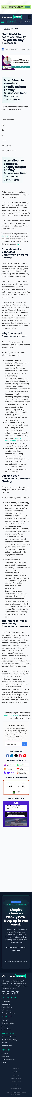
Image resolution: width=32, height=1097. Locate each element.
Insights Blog (6, 1001)
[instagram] (20, 755)
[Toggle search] (29, 17)
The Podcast (6, 1004)
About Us (20, 22)
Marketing (8, 28)
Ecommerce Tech (11, 715)
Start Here (5, 1020)
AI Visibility (5, 1026)
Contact (27, 22)
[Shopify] (16, 7)
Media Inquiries (7, 1046)
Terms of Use (16, 1068)
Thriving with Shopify (8, 1013)
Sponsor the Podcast (8, 1037)
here (18, 244)
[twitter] (16, 755)
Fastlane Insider (7, 1007)
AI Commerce (6, 1010)
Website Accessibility (16, 1088)
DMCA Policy (16, 1075)
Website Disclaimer (16, 1078)
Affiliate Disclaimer (16, 1081)
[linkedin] (11, 755)
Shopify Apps (6, 1029)
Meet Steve (5, 1056)
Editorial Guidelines (8, 1059)
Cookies (16, 1085)
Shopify (5, 236)
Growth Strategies (8, 1023)
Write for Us (5, 1043)
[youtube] (24, 755)
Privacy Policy (16, 1072)
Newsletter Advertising (9, 1040)
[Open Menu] (2, 21)
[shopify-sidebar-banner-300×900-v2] (16, 814)
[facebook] (7, 755)
